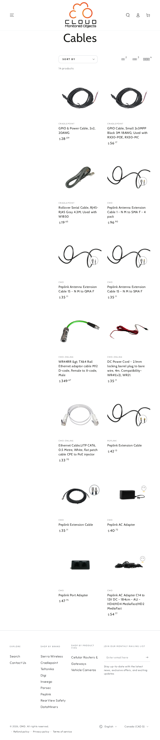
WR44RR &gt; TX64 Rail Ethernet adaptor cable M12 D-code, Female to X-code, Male (78, 368)
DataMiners (49, 707)
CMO (23, 726)
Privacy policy (41, 731)
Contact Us (18, 663)
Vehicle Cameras (83, 670)
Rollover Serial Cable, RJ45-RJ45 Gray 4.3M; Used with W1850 (78, 212)
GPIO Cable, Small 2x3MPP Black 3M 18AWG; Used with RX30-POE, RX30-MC (127, 132)
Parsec (46, 688)
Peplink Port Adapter (73, 595)
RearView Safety (53, 700)
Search (15, 656)
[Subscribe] (148, 657)
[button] (128, 15)
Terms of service (62, 731)
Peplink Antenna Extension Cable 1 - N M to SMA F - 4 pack (126, 212)
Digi (43, 675)
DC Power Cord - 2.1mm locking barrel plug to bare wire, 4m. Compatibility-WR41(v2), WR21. (126, 368)
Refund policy (21, 731)
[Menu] (12, 15)
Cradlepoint (49, 663)
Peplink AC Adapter (121, 524)
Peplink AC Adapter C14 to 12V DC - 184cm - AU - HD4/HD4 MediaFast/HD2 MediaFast (126, 601)
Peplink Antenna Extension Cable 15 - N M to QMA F (78, 289)
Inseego (46, 681)
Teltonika (47, 669)
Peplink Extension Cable (124, 445)
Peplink (46, 694)
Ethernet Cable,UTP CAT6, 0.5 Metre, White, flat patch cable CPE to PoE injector (78, 450)
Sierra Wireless (52, 656)
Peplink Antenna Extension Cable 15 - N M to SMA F (126, 289)
